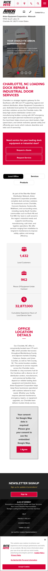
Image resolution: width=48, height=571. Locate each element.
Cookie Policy (24, 523)
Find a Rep (24, 3)
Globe (18, 3)
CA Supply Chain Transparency (24, 532)
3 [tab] (26, 73)
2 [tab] (22, 73)
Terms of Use (24, 528)
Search (38, 3)
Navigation (44, 3)
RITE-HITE (7, 3)
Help (24, 514)
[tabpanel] (24, 52)
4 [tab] (30, 73)
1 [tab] (18, 73)
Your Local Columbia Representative (23, 507)
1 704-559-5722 (30, 11)
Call (31, 3)
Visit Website (24, 11)
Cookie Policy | (39, 553)
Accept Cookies (24, 567)
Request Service (24, 158)
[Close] (45, 539)
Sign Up (24, 494)
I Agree (23, 449)
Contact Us (39, 13)
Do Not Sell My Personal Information (24, 560)
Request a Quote (24, 150)
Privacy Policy (24, 519)
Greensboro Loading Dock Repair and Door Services (23, 504)
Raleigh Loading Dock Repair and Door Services (23, 509)
